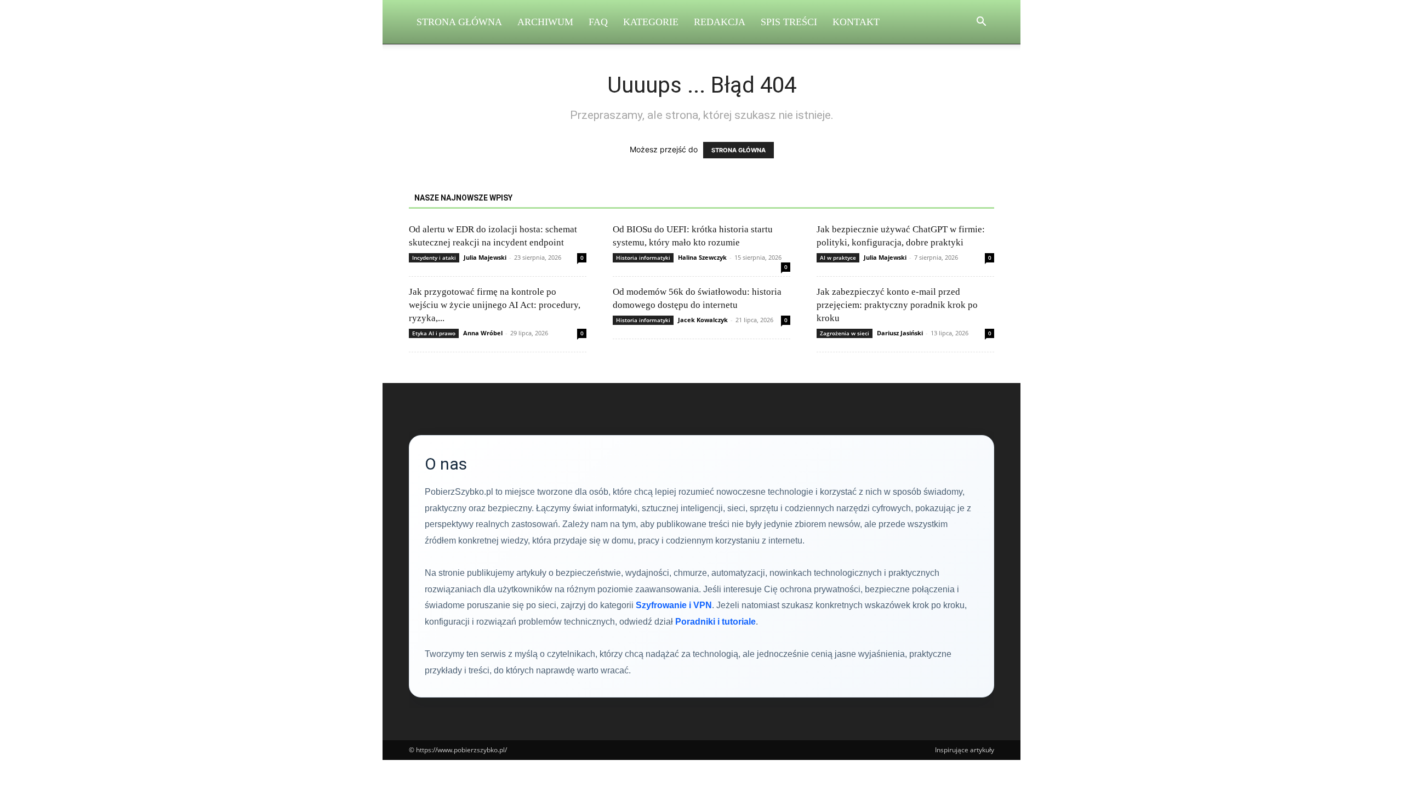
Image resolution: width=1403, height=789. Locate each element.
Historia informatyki (643, 257)
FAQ (598, 21)
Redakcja (719, 21)
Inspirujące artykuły (964, 749)
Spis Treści (789, 21)
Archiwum (545, 21)
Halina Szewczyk (702, 257)
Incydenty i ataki (434, 257)
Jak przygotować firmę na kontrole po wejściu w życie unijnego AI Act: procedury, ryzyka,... (494, 305)
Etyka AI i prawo (433, 333)
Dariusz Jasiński (900, 333)
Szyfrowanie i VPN (674, 605)
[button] (981, 23)
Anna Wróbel (483, 333)
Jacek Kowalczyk (703, 320)
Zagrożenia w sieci (844, 333)
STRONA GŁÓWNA (738, 150)
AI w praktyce (838, 257)
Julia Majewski (485, 257)
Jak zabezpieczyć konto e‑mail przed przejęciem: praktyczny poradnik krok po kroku (897, 305)
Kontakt (856, 21)
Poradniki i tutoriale (715, 621)
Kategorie (650, 21)
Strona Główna (459, 21)
